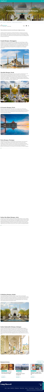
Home (1, 22)
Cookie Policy (41, 388)
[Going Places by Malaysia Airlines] (4, 1)
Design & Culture (9, 22)
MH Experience (17, 388)
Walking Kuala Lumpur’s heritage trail (20, 374)
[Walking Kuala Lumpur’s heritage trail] (22, 367)
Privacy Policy (37, 388)
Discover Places (22, 388)
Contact (8, 388)
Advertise (26, 388)
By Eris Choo (5, 25)
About (6, 388)
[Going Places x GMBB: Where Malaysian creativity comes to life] (36, 367)
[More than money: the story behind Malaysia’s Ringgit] (7, 367)
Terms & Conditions (31, 388)
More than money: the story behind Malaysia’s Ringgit (6, 373)
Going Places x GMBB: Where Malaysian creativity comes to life (36, 373)
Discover (4, 22)
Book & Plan (12, 388)
